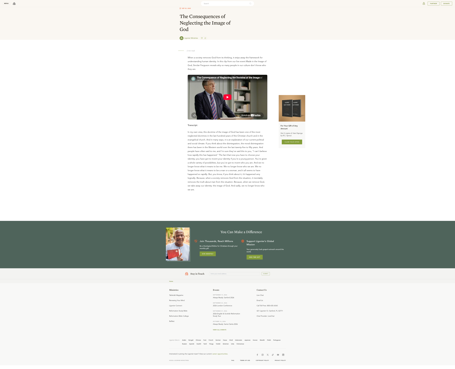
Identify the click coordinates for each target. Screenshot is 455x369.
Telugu (211, 344)
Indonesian (238, 340)
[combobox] (224, 3)
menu (6, 3)
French (211, 340)
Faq (232, 360)
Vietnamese (240, 344)
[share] (205, 38)
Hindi (231, 340)
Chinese (198, 340)
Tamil (205, 344)
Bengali (191, 340)
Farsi (204, 340)
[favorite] (202, 38)
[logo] (14, 3)
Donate (446, 3)
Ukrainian (226, 344)
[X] (268, 355)
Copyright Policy (262, 360)
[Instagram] (262, 355)
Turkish (218, 344)
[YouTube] (278, 355)
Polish (269, 340)
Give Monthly (207, 254)
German (218, 340)
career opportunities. (220, 354)
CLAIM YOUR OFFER (292, 142)
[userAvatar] (423, 3)
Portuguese (277, 340)
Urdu (232, 344)
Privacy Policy (280, 360)
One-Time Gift (254, 257)
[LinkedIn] (283, 355)
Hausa (225, 340)
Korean (255, 340)
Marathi (262, 340)
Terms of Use (245, 360)
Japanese (247, 340)
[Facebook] (257, 355)
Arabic (184, 340)
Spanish (191, 344)
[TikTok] (273, 355)
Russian (184, 344)
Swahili (199, 344)
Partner (433, 3)
